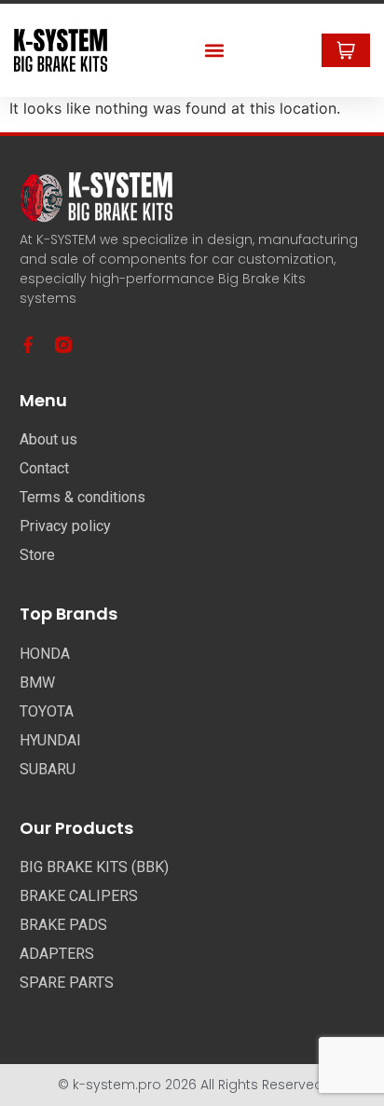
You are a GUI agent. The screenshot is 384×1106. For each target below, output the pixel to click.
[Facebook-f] (28, 344)
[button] (214, 50)
